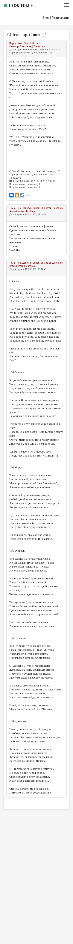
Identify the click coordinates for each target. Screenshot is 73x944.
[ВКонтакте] (11, 195)
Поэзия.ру (21, 5)
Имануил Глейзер (25, 211)
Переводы (39, 46)
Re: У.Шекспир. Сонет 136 (29, 208)
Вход (45, 17)
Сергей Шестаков (33, 43)
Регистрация (60, 17)
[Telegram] (22, 195)
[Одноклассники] (17, 195)
